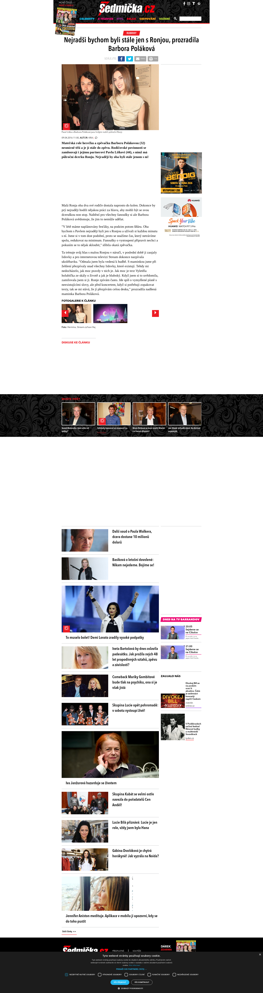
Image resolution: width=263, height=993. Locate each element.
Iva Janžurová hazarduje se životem (91, 783)
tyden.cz (190, 738)
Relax (131, 19)
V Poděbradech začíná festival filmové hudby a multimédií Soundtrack (193, 729)
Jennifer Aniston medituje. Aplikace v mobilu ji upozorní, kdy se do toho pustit (112, 918)
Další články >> (69, 932)
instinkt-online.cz (190, 704)
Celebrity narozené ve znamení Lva (112, 428)
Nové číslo (66, 4)
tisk (155, 59)
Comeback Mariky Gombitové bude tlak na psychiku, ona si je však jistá (134, 682)
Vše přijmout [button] (120, 982)
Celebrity (87, 19)
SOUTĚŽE (137, 951)
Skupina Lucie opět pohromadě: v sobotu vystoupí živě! (135, 708)
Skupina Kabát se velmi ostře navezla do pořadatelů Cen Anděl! (133, 799)
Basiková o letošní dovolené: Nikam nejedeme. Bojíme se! (133, 562)
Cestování (147, 19)
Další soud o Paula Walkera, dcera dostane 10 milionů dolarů (132, 537)
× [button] (260, 955)
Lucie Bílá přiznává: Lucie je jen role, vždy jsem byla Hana (134, 825)
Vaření (164, 19)
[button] (131, 969)
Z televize (105, 19)
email (142, 59)
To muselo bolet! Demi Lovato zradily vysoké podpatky (105, 638)
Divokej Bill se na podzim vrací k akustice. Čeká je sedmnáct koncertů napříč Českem (193, 691)
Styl (120, 19)
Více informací (134, 965)
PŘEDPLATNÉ (118, 951)
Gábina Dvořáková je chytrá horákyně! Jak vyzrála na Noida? (135, 853)
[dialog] (131, 972)
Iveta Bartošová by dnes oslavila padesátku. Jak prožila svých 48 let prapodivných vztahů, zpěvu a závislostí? (135, 657)
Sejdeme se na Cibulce (192, 629)
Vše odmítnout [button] (142, 982)
